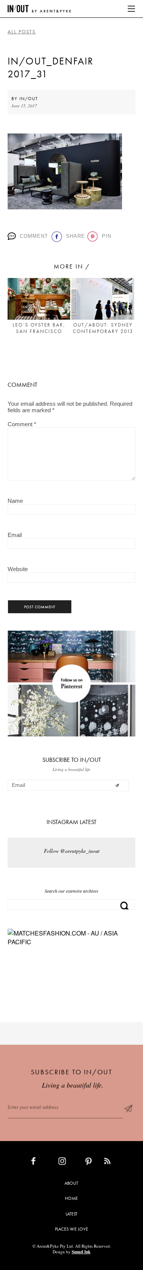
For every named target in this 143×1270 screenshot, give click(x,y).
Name (15, 501)
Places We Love (71, 1229)
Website (18, 569)
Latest (71, 1214)
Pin (105, 236)
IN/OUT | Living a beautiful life (39, 9)
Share (74, 236)
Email (15, 535)
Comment (33, 236)
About (71, 1183)
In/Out (28, 99)
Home (71, 1198)
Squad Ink (81, 1252)
